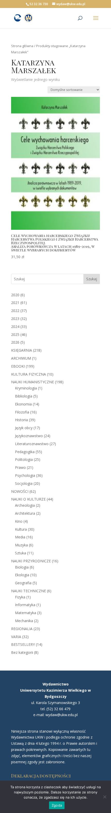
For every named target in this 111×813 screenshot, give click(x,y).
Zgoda (57, 805)
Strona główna (22, 46)
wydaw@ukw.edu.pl (61, 714)
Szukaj (91, 278)
